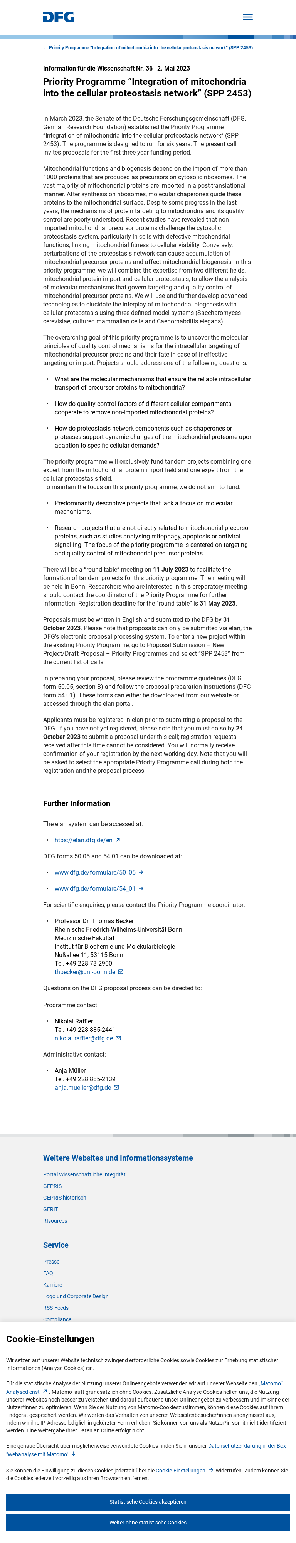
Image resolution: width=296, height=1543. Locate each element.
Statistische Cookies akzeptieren (148, 1502)
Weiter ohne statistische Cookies (148, 1522)
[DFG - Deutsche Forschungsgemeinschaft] (58, 20)
